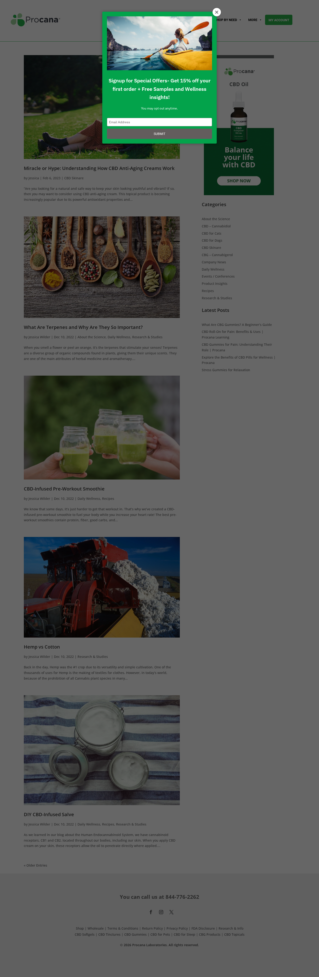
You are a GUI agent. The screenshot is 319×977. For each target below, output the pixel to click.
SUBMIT (159, 134)
